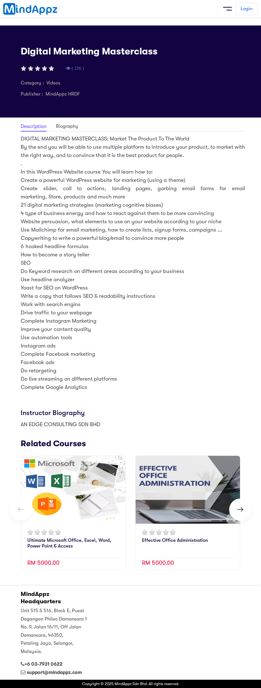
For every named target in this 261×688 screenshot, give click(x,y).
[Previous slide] (21, 509)
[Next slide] (240, 509)
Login (246, 8)
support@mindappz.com (54, 672)
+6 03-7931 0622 (43, 664)
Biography (67, 126)
